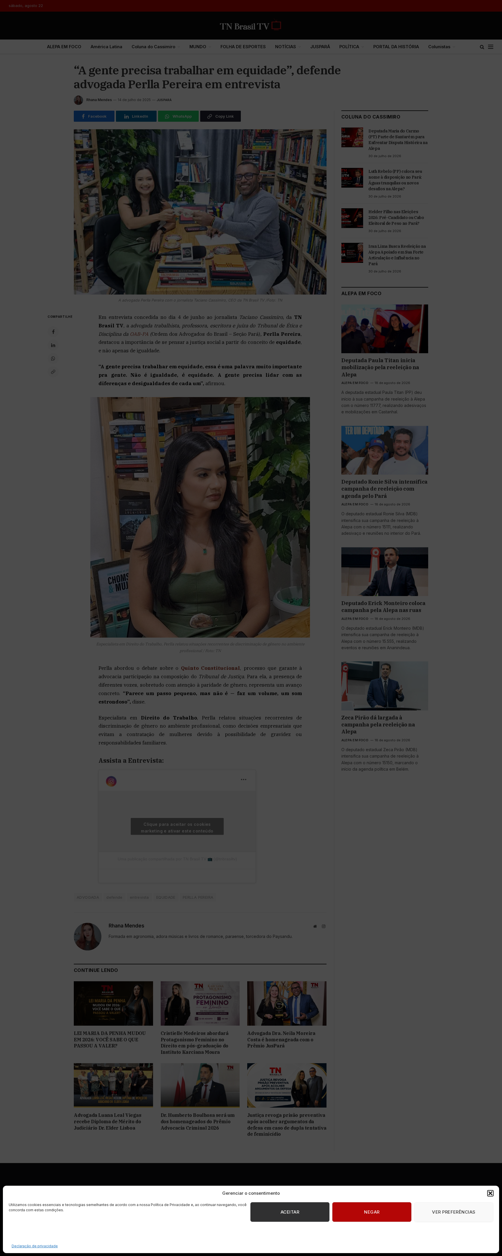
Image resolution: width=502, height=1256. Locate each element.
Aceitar (290, 1212)
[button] (490, 1193)
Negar (371, 1212)
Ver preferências (453, 1212)
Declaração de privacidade (35, 1246)
